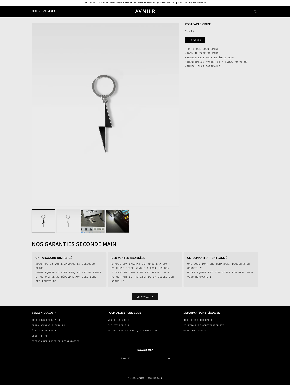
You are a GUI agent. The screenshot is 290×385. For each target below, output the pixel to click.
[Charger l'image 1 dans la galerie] (43, 221)
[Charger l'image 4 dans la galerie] (117, 221)
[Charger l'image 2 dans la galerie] (68, 221)
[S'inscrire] (168, 358)
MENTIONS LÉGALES (195, 330)
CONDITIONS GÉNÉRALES (198, 320)
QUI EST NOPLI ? (118, 325)
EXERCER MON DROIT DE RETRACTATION (56, 341)
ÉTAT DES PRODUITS (44, 330)
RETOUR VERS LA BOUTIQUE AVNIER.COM (132, 330)
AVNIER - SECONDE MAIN (149, 378)
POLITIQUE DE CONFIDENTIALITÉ (204, 325)
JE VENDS (195, 40)
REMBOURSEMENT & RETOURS (48, 325)
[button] (36, 11)
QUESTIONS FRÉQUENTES (46, 320)
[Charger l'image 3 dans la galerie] (93, 221)
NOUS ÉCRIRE (40, 335)
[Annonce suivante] (257, 3)
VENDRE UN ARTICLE (120, 320)
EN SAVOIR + (145, 296)
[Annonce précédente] (32, 3)
